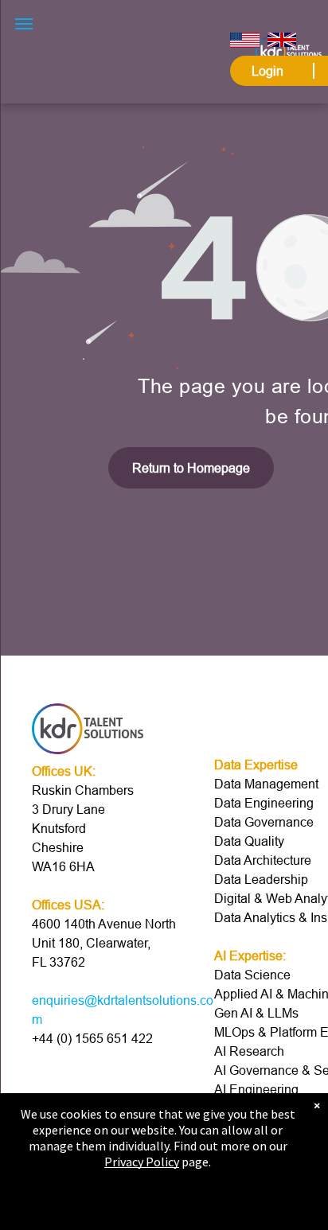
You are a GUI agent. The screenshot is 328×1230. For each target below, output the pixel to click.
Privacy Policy (141, 1162)
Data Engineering (264, 803)
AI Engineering (256, 1089)
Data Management (266, 784)
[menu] (24, 24)
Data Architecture (262, 860)
